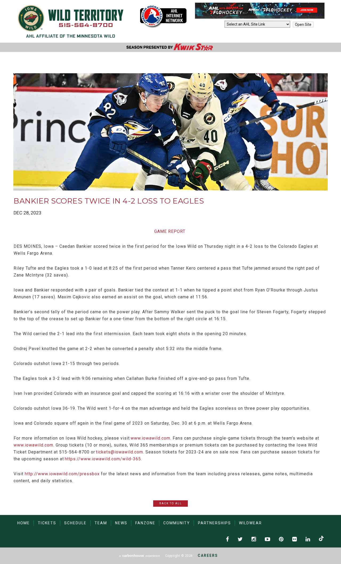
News (121, 523)
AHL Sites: (214, 24)
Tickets (47, 523)
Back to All (170, 503)
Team (101, 523)
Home (23, 523)
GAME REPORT (169, 231)
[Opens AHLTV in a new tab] (259, 17)
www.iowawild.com (150, 438)
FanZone (145, 523)
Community (176, 523)
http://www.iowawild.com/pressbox (62, 473)
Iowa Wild (70, 21)
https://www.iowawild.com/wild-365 (103, 458)
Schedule (75, 523)
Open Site (303, 24)
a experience (139, 556)
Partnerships (214, 523)
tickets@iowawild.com (119, 452)
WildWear (250, 523)
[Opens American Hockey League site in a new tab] (163, 16)
